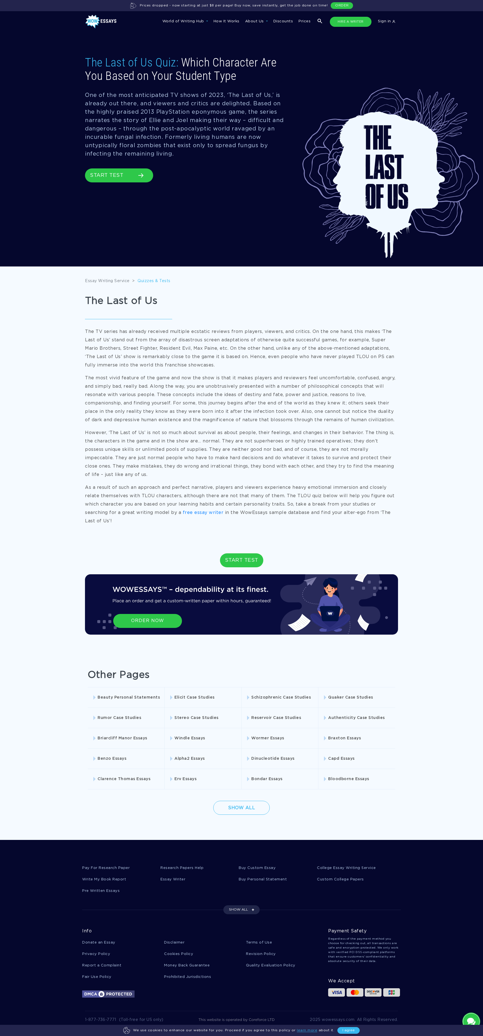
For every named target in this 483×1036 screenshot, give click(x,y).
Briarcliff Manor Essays (122, 738)
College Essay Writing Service (346, 868)
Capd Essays (341, 758)
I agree (348, 1030)
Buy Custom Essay (257, 868)
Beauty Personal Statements (129, 697)
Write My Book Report (104, 879)
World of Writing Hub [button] (183, 21)
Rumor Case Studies (119, 718)
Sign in (385, 21)
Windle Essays (189, 738)
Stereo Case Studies (196, 718)
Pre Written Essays (101, 890)
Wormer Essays (267, 738)
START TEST (106, 175)
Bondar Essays (267, 779)
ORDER (342, 5)
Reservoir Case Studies (276, 718)
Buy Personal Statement (263, 879)
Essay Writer (172, 879)
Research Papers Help (181, 868)
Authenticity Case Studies (356, 718)
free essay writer (203, 513)
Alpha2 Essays (189, 758)
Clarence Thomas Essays (124, 779)
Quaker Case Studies (350, 697)
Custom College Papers (340, 879)
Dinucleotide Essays (273, 758)
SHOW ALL (238, 909)
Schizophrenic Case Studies (281, 697)
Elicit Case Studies (194, 697)
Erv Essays (185, 779)
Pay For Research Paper (106, 868)
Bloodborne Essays (348, 779)
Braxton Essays (344, 738)
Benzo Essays (112, 758)
